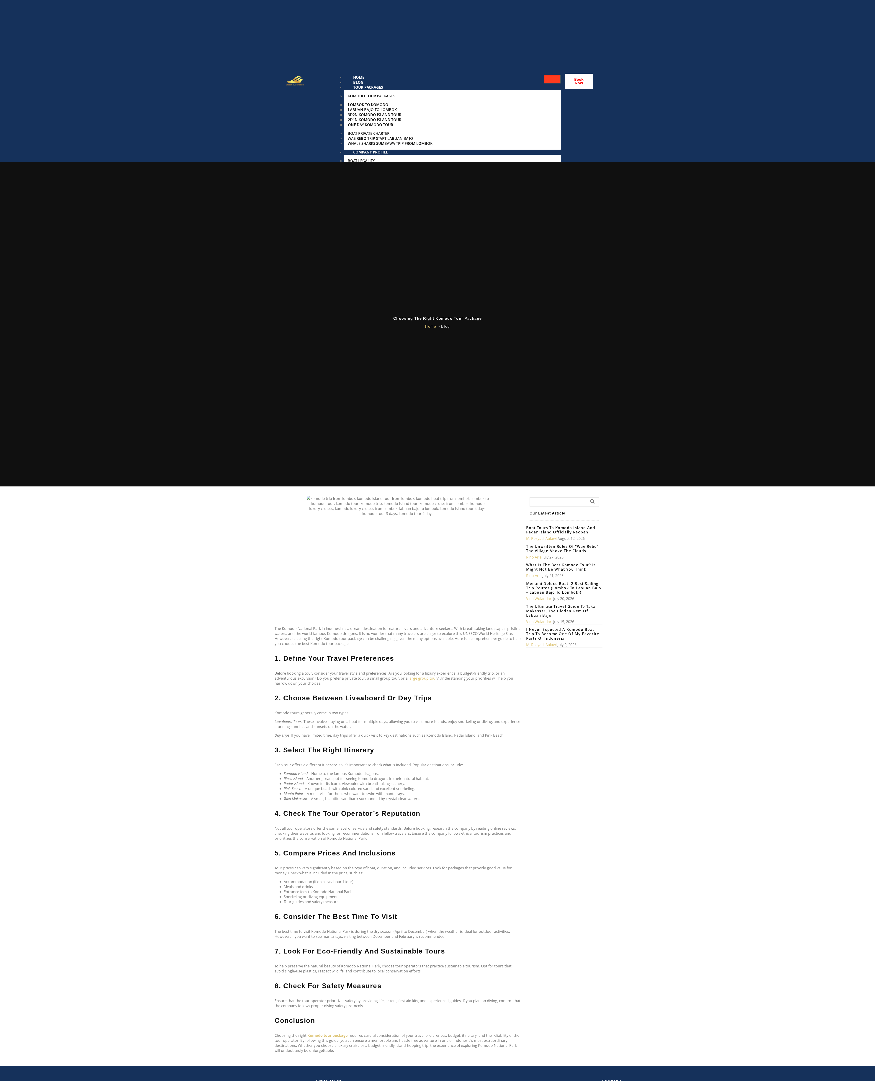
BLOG (358, 82)
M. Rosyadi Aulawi (541, 538)
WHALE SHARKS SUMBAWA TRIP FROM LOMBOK (390, 143)
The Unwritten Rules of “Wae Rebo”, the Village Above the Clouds (563, 548)
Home (430, 326)
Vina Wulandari (539, 598)
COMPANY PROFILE (370, 152)
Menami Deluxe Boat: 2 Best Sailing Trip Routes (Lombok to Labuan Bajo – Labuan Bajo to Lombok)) (563, 588)
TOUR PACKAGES (368, 87)
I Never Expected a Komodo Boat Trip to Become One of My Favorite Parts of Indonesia (562, 634)
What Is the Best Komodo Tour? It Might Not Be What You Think (560, 567)
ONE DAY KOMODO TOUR (370, 124)
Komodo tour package (326, 1035)
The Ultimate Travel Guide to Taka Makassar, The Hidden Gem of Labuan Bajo (561, 611)
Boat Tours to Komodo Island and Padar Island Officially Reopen (560, 530)
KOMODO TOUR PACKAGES (371, 96)
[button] (564, 502)
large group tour (423, 678)
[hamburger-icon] (552, 79)
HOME (358, 77)
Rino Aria (534, 557)
